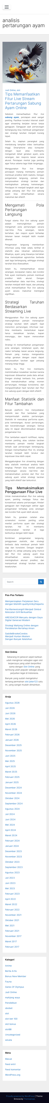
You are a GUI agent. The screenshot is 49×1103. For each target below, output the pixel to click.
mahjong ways (12, 997)
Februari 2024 (12, 840)
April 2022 (10, 899)
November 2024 (13, 793)
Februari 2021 (12, 931)
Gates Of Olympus (14, 987)
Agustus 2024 (12, 809)
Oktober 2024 (12, 798)
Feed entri (10, 1064)
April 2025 (10, 766)
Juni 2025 (10, 756)
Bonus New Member (15, 976)
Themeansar (29, 1099)
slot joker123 (31, 681)
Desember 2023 (13, 851)
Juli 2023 (10, 878)
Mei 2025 (10, 761)
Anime (8, 965)
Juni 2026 (10, 713)
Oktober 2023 (12, 862)
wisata (8, 1040)
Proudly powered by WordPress (20, 1096)
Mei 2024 (10, 825)
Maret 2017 (11, 941)
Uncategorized (12, 1034)
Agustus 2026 (12, 703)
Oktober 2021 (12, 920)
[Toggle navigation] (7, 7)
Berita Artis (11, 971)
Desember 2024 (13, 787)
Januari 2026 (12, 740)
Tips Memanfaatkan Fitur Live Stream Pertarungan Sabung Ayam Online (23, 101)
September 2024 (14, 803)
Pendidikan (11, 1003)
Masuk (8, 1059)
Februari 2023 (12, 893)
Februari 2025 (12, 777)
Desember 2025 (13, 745)
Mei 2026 (10, 718)
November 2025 (13, 750)
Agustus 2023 (12, 872)
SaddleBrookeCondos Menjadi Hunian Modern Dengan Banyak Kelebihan (18, 636)
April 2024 (10, 830)
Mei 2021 (10, 925)
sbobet (8, 1008)
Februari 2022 (12, 909)
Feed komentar (13, 1069)
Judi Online (10, 90)
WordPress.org (12, 1075)
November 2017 (13, 936)
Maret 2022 (11, 904)
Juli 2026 (10, 708)
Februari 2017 (12, 947)
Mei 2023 (10, 888)
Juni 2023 (10, 883)
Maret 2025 (11, 771)
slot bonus (10, 1024)
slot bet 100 (11, 1019)
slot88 (8, 1029)
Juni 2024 (10, 819)
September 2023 (14, 867)
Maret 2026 (11, 729)
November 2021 (13, 915)
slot (18, 90)
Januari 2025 (12, 782)
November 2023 (13, 856)
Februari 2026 (12, 734)
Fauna (8, 981)
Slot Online (28, 666)
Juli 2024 (10, 814)
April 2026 (10, 724)
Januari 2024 (12, 846)
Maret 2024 (11, 835)
